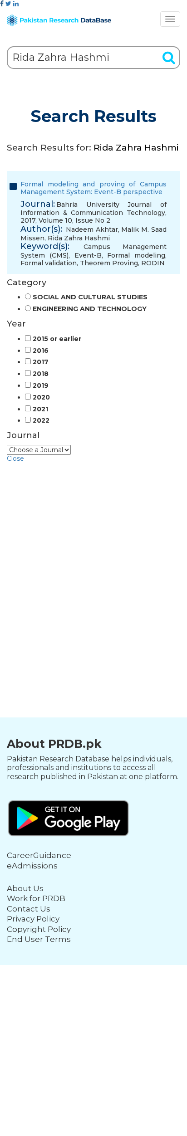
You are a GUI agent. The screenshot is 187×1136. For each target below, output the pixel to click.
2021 (40, 409)
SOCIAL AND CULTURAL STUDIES (90, 297)
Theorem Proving (109, 263)
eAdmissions (32, 865)
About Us (25, 888)
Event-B (88, 255)
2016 (41, 351)
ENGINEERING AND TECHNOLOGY (90, 309)
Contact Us (28, 908)
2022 (41, 420)
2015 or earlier (57, 339)
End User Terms (39, 939)
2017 (41, 362)
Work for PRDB (36, 898)
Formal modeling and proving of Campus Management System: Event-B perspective (93, 188)
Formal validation (48, 263)
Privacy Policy (33, 918)
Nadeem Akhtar (92, 229)
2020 (41, 397)
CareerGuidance (39, 855)
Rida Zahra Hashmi (79, 238)
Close (15, 458)
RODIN (153, 263)
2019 (41, 386)
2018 (41, 374)
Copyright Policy (39, 929)
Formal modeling (136, 255)
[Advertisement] (93, 556)
